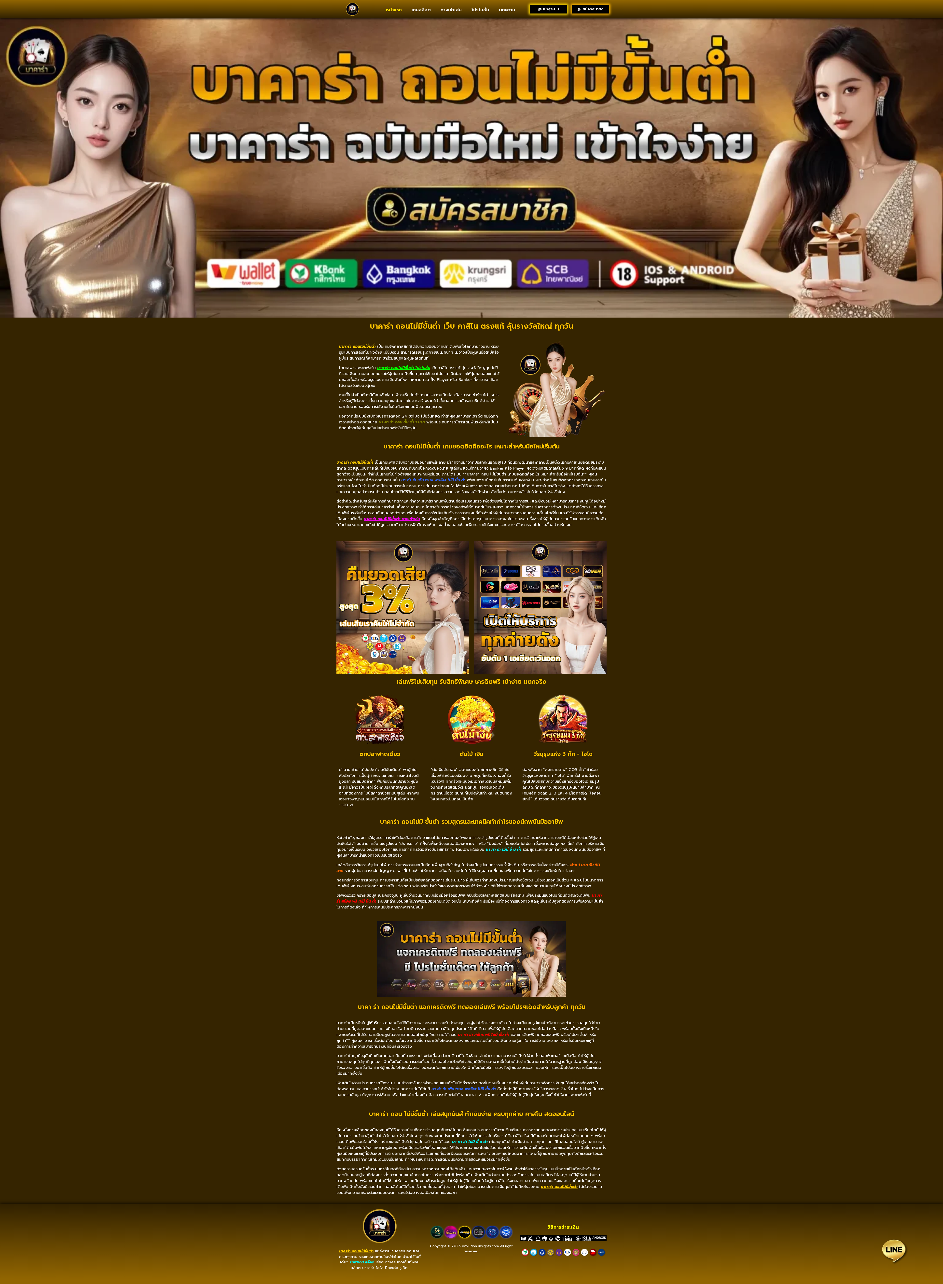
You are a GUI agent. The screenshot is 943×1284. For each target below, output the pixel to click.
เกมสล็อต (421, 9)
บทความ (507, 9)
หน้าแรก (394, 9)
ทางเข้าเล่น (451, 9)
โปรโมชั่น (480, 9)
